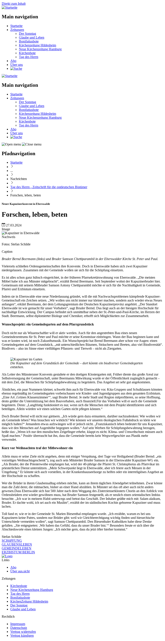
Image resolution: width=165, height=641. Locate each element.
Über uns (16, 64)
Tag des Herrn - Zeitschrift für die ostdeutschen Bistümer (48, 187)
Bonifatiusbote (29, 41)
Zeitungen (17, 30)
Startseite (16, 26)
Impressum (17, 624)
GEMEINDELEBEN (16, 548)
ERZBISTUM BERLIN (18, 552)
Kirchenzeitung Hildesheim (37, 45)
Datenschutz (18, 628)
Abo (13, 61)
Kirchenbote (27, 53)
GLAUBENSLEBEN (17, 544)
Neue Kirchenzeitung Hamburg (40, 49)
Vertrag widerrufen (23, 631)
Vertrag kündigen (22, 635)
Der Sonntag (27, 33)
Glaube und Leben (31, 37)
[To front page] (7, 556)
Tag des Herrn (28, 57)
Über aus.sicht (20, 571)
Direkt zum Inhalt (14, 3)
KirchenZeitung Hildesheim (29, 601)
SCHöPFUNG (12, 540)
